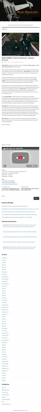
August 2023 (4, 342)
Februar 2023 (4, 356)
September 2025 (5, 283)
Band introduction (5, 390)
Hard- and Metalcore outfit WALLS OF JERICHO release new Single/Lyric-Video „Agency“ (19, 214)
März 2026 (4, 269)
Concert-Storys (5, 392)
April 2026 (4, 267)
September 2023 (5, 340)
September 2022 (5, 368)
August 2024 (4, 314)
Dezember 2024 (5, 304)
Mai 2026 (4, 264)
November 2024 (5, 307)
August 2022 (4, 370)
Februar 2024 (4, 328)
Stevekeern (5, 242)
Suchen (3, 196)
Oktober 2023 (4, 337)
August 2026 (4, 257)
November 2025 (5, 279)
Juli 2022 (4, 373)
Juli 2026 (4, 260)
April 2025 (4, 295)
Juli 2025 (4, 288)
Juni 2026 (4, 262)
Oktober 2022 (4, 366)
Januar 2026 (4, 274)
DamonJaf (5, 231)
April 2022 (4, 380)
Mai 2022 (4, 377)
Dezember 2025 (5, 276)
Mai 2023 (4, 349)
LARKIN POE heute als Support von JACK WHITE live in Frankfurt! (22, 242)
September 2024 (5, 312)
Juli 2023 (4, 344)
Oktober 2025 (4, 281)
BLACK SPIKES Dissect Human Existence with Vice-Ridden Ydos (15, 206)
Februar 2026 (4, 272)
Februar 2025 (4, 300)
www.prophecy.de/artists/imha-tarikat (9, 184)
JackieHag (5, 236)
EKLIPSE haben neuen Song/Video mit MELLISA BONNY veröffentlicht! (22, 231)
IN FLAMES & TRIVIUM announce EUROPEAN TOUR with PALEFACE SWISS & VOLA (18, 211)
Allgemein (4, 387)
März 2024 (4, 326)
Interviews (4, 397)
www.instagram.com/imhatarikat (8, 182)
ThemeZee (26, 410)
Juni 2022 (4, 375)
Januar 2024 (4, 330)
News (3, 401)
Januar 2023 (4, 359)
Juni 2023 (4, 347)
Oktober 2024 (4, 309)
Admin (12, 62)
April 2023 (4, 352)
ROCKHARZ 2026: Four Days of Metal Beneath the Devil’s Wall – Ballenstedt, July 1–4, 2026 (20, 209)
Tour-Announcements (6, 404)
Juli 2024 (4, 316)
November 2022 (5, 363)
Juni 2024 (4, 319)
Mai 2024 (4, 321)
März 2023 (4, 354)
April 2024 (4, 323)
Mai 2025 (4, 293)
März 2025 (4, 297)
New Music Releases (19, 62)
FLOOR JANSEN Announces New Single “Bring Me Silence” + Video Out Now (17, 217)
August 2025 (4, 286)
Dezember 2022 (5, 361)
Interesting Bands (5, 394)
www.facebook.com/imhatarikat (8, 180)
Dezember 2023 (5, 333)
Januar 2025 (4, 302)
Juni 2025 (4, 290)
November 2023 (5, 335)
